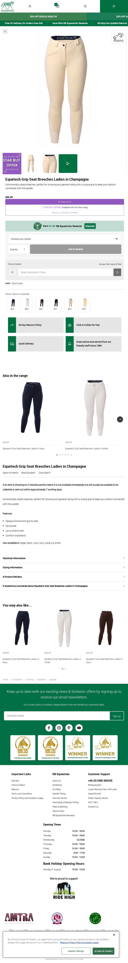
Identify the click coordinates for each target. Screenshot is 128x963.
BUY (12, 309)
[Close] (114, 934)
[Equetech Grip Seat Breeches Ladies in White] (27, 302)
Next (120, 419)
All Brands (57, 784)
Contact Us (93, 806)
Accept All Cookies (103, 950)
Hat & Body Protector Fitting (65, 802)
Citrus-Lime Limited (74, 959)
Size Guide (17, 283)
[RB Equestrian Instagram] (59, 728)
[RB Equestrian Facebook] (49, 728)
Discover (90, 226)
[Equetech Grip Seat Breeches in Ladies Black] (56, 302)
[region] (61, 944)
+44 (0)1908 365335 (100, 780)
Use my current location (12, 272)
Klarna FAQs (58, 810)
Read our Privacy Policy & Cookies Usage (79, 942)
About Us (56, 780)
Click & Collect (18, 784)
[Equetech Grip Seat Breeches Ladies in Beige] (70, 302)
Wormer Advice (59, 797)
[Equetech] (118, 37)
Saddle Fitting (59, 793)
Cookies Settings (76, 950)
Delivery (15, 780)
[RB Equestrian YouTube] (79, 728)
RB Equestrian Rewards (63, 815)
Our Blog (56, 789)
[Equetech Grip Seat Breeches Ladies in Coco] (42, 302)
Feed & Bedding (59, 806)
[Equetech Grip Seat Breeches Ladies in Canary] (84, 302)
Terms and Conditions (22, 793)
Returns (15, 789)
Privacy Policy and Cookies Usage (27, 797)
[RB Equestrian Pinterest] (69, 728)
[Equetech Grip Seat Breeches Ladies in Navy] (13, 302)
